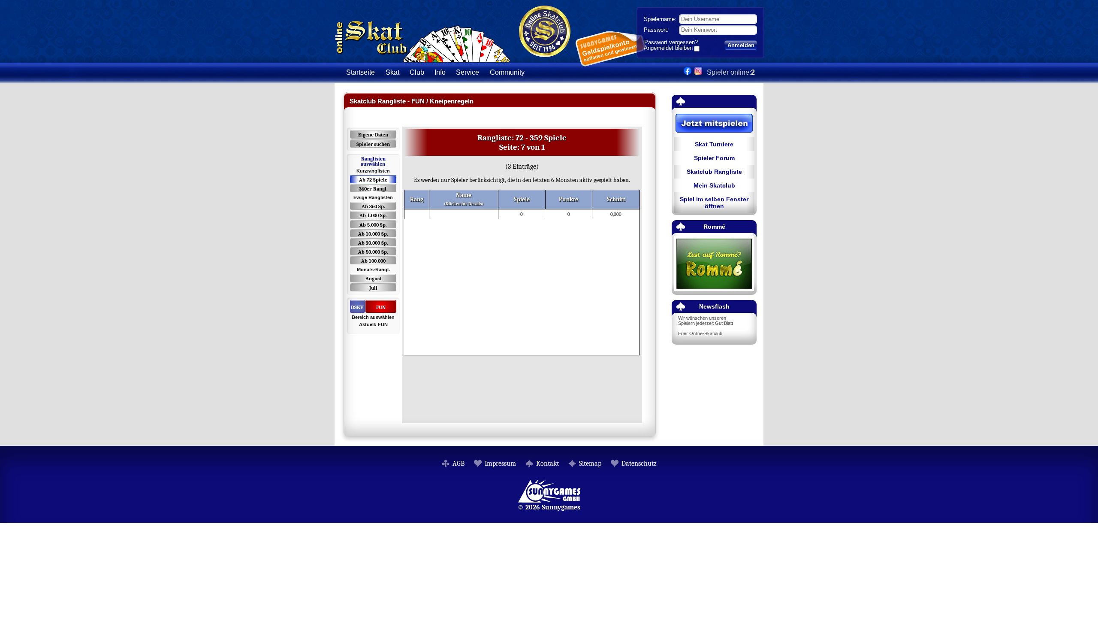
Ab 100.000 (373, 261)
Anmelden (740, 45)
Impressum (500, 463)
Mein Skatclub (714, 185)
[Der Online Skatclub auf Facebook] (687, 72)
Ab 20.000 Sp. (373, 243)
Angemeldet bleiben (668, 48)
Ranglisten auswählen (373, 161)
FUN (381, 307)
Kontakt (547, 463)
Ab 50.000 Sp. (373, 252)
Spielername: (660, 19)
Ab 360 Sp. (373, 206)
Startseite (360, 72)
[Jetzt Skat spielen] (714, 123)
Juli (373, 288)
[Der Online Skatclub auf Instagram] (698, 72)
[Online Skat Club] (423, 57)
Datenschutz (639, 463)
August (373, 279)
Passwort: (656, 30)
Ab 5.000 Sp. (373, 225)
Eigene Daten (373, 135)
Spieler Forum (714, 157)
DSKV (357, 307)
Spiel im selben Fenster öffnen (714, 202)
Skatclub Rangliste (714, 171)
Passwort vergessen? (671, 42)
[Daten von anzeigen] (430, 214)
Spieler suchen (373, 144)
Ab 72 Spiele (373, 180)
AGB (458, 463)
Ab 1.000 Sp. (373, 215)
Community (507, 72)
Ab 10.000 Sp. (373, 234)
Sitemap (590, 463)
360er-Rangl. (373, 189)
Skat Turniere (714, 144)
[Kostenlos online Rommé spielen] (714, 264)
